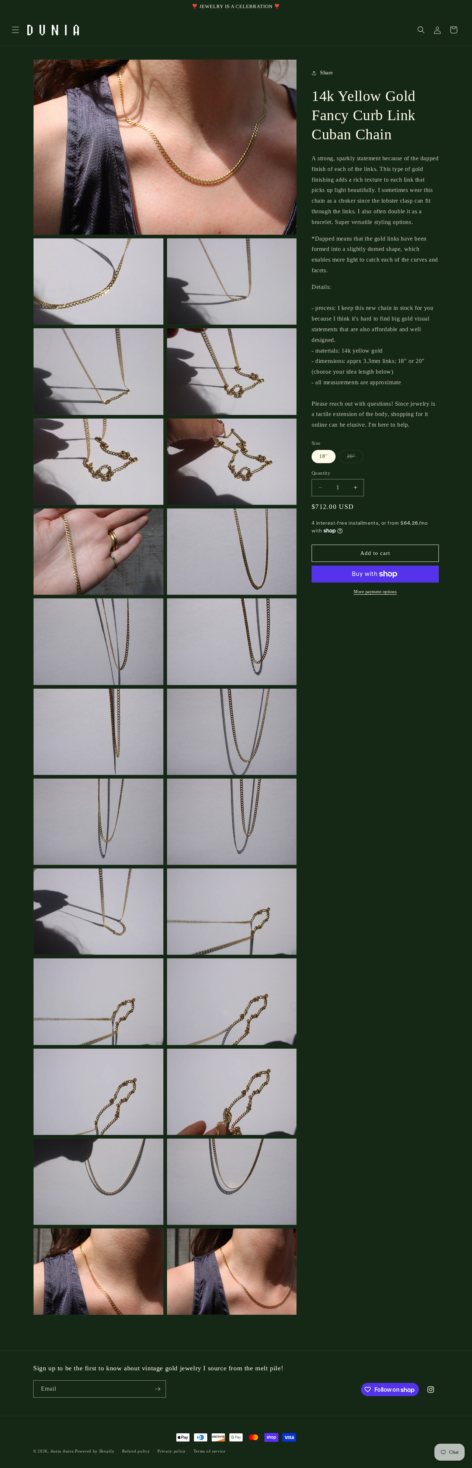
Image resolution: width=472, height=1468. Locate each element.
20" (355, 458)
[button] (15, 30)
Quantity (321, 473)
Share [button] (326, 73)
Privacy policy (171, 1451)
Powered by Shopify (95, 1451)
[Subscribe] (157, 1389)
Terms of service (210, 1451)
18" (323, 456)
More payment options (375, 591)
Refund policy (136, 1451)
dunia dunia (62, 1451)
